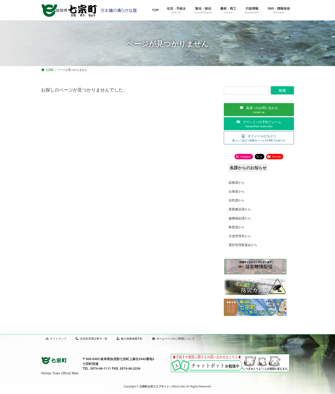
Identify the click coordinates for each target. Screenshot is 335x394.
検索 (282, 90)
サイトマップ (58, 338)
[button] (259, 109)
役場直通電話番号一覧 (93, 338)
